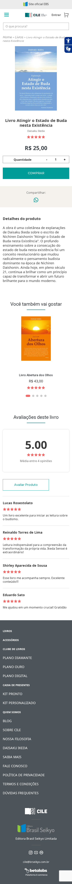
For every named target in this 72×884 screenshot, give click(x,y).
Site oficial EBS (39, 4)
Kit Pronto (12, 694)
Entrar (56, 15)
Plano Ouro (13, 667)
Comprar (36, 173)
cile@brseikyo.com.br (36, 862)
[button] (28, 396)
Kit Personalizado (19, 703)
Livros (19, 37)
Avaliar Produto (26, 485)
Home (7, 37)
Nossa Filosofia (17, 739)
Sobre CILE (12, 730)
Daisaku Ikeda (15, 748)
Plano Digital (15, 676)
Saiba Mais (12, 757)
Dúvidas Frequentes (21, 793)
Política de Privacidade (24, 775)
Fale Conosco (15, 766)
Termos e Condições (21, 784)
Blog (7, 721)
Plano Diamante (17, 658)
